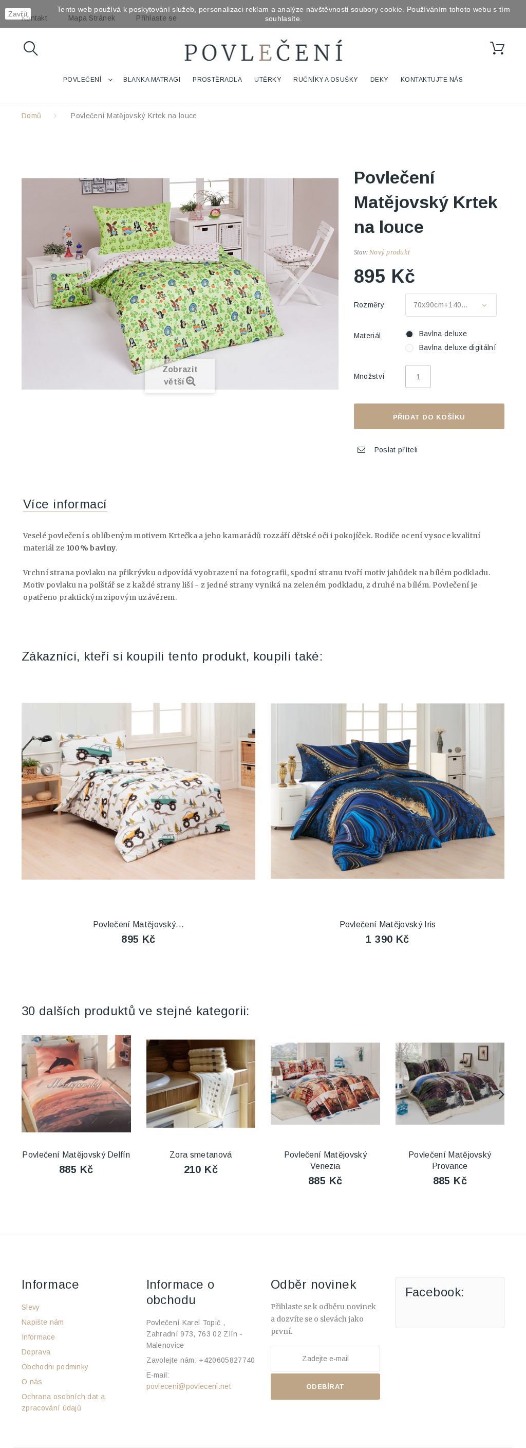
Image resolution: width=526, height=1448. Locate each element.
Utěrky (267, 79)
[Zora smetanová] (201, 1084)
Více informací (65, 504)
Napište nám (43, 1322)
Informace (38, 1337)
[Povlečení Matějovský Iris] (387, 791)
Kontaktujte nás (432, 79)
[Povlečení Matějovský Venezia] (325, 1084)
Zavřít (18, 14)
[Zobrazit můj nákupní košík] (497, 48)
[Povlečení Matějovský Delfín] (76, 1084)
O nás (32, 1382)
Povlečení (82, 79)
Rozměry (370, 305)
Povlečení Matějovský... (138, 924)
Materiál (368, 336)
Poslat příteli (396, 450)
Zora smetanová (201, 1154)
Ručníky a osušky (325, 79)
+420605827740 (227, 1360)
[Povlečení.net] (263, 52)
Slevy (31, 1307)
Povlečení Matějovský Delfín (76, 1154)
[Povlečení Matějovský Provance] (450, 1084)
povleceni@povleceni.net (188, 1386)
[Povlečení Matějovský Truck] (138, 791)
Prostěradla (217, 79)
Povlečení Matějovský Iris (388, 924)
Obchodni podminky (55, 1367)
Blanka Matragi (151, 79)
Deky (379, 79)
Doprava (36, 1352)
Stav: (361, 252)
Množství (369, 376)
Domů (31, 116)
